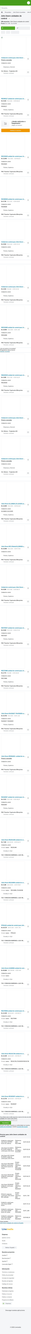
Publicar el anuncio (15, 130)
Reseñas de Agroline (7, 1281)
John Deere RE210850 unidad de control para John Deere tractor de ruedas (7, 1166)
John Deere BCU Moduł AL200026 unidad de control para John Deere (7, 1157)
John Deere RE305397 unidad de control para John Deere (7, 1186)
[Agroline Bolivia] (11, 3)
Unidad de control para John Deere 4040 (14, 418)
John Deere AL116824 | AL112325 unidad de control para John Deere (7, 1149)
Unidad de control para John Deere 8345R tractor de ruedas (7, 1210)
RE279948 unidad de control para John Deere (15, 1011)
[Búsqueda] (28, 8)
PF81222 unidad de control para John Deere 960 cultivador (7, 1195)
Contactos (4, 1243)
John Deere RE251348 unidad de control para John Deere (7, 1176)
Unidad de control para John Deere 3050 (14, 58)
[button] (28, 3)
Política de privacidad (7, 1275)
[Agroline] (2, 12)
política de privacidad (5, 1126)
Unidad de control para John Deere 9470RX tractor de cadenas (7, 1142)
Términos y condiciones (8, 1272)
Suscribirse (5, 1123)
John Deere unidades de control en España (11, 1223)
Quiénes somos (6, 1237)
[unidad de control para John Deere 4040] (15, 406)
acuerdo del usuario (22, 1126)
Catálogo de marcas (7, 1284)
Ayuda (3, 1240)
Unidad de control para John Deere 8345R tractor (7, 1204)
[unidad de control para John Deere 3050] (15, 46)
